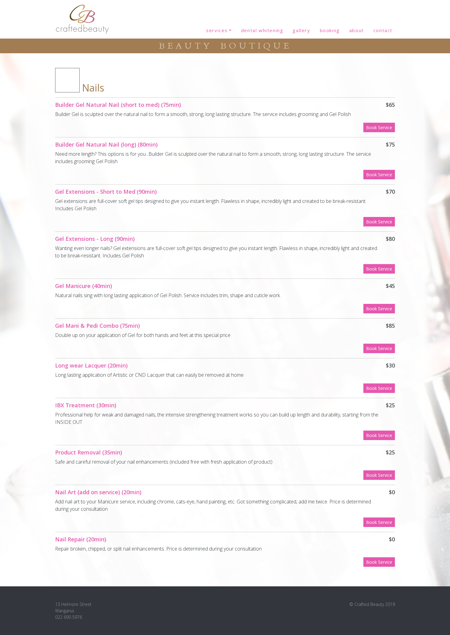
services (217, 30)
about (356, 30)
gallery (301, 30)
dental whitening (262, 30)
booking (330, 30)
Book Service (379, 127)
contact (382, 30)
